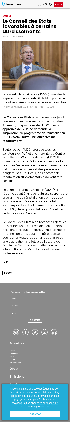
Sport (12, 356)
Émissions (17, 376)
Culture (13, 359)
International (15, 362)
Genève (13, 348)
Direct (58, 4)
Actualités (17, 343)
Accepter (35, 414)
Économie (14, 353)
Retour (8, 273)
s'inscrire (35, 320)
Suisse (12, 350)
